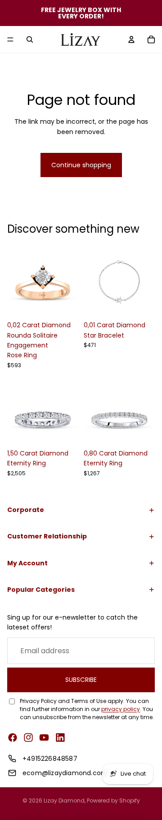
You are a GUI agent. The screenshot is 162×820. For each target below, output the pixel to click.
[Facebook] (12, 737)
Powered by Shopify (113, 800)
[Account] (131, 39)
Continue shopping (81, 165)
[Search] (30, 39)
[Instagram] (28, 737)
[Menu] (10, 39)
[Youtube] (44, 737)
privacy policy (120, 709)
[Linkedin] (60, 737)
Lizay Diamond (64, 800)
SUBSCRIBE (81, 680)
